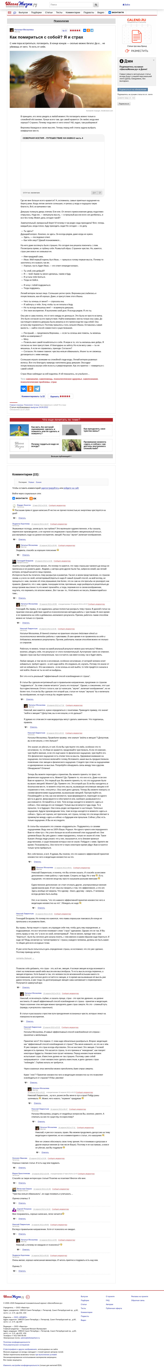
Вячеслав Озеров (24, 1189)
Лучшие (39, 482)
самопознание (90, 379)
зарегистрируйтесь (50, 488)
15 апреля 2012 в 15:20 (44, 914)
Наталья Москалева (29, 545)
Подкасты (89, 12)
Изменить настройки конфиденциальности (21, 1365)
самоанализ (32, 379)
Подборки (36, 12)
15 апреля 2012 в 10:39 (38, 1158)
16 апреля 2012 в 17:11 (67, 1128)
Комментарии (73, 12)
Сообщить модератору (57, 505)
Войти (127, 4)
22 (65, 30)
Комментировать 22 (33, 396)
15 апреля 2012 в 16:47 (40, 524)
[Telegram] (91, 30)
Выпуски (23, 12)
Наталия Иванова (19, 1158)
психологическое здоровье (68, 379)
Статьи (49, 12)
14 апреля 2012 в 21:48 (42, 1189)
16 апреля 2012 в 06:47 (59, 1109)
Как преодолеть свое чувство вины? (94, 430)
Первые (31, 482)
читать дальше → (25, 958)
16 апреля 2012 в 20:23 (55, 733)
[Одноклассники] (88, 30)
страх (54, 382)
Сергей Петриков (24, 1209)
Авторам (109, 1304)
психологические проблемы (35, 382)
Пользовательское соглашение (16, 1345)
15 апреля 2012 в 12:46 (44, 561)
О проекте (110, 1296)
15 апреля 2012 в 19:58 (48, 604)
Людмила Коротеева (21, 524)
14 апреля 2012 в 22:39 (40, 1174)
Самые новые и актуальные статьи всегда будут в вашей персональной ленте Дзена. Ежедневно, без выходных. (136, 77)
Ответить (22, 518)
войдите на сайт (71, 488)
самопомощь (46, 379)
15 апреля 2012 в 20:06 (48, 545)
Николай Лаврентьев (28, 628)
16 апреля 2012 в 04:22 (36, 1092)
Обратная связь (138, 1300)
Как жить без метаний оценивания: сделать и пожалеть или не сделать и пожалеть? (45, 430)
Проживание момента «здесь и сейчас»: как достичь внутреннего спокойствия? (95, 445)
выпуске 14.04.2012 (39, 407)
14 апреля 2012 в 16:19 (42, 1209)
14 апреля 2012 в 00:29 (40, 1256)
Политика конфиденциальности (16, 1342)
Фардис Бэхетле (24, 505)
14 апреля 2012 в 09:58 (40, 1225)
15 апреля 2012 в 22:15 (51, 1027)
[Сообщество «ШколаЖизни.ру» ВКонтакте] (116, 12)
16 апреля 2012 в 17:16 (55, 705)
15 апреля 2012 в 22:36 (48, 629)
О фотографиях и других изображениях (20, 1349)
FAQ (108, 1300)
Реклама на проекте (139, 1296)
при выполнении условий (46, 1355)
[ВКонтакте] (84, 30)
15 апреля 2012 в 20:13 (52, 993)
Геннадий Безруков (25, 561)
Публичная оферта (114, 1308)
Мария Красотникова (21, 1173)
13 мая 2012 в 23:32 (40, 505)
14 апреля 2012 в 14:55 (48, 1240)
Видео (100, 12)
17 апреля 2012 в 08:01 (63, 868)
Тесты (59, 12)
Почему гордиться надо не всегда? (45, 445)
